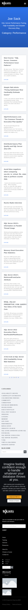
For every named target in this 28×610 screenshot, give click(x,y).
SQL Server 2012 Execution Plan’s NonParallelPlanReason (13, 332)
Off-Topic (5, 421)
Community (6, 400)
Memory (5, 419)
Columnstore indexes (10, 398)
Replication (6, 426)
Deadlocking (7, 407)
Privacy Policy (6, 604)
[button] (25, 3)
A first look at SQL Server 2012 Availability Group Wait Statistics (14, 359)
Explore (6, 79)
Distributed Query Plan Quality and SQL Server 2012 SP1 (13, 146)
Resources (5, 545)
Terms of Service (16, 604)
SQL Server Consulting (11, 435)
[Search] (25, 451)
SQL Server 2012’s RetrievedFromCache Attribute (12, 277)
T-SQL (4, 440)
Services (4, 542)
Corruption (6, 402)
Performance (7, 423)
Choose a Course (7, 552)
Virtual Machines (9, 442)
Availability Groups (10, 393)
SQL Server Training (10, 437)
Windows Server (8, 444)
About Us (4, 549)
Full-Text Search (9, 412)
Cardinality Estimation (11, 395)
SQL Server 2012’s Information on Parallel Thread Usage (13, 225)
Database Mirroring (10, 405)
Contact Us (5, 554)
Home (4, 537)
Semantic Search (8, 428)
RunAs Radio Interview (13, 203)
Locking (5, 416)
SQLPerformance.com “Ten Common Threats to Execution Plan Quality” (14, 119)
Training (4, 540)
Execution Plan (8, 409)
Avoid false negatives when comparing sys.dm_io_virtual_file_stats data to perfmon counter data (15, 174)
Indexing (5, 414)
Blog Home (6, 448)
